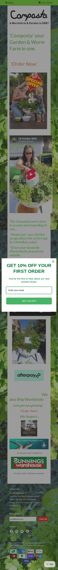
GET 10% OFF (29, 301)
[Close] (53, 261)
